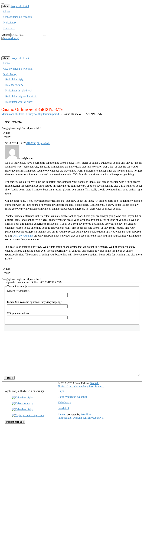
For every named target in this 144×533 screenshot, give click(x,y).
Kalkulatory (10, 22)
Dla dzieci (9, 28)
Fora (21, 113)
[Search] (45, 35)
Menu (5, 6)
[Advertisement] (65, 48)
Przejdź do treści (20, 6)
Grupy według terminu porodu (43, 113)
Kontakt (94, 383)
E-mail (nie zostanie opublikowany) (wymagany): (34, 301)
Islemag (62, 414)
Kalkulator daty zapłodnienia (21, 96)
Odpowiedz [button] (43, 143)
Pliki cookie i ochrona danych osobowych (81, 386)
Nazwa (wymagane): (18, 290)
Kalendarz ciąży (14, 84)
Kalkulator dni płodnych (18, 90)
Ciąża (6, 11)
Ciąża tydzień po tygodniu (17, 16)
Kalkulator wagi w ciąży (18, 101)
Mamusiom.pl (9, 113)
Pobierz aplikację (15, 422)
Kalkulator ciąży (14, 79)
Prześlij (9, 378)
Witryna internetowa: (18, 313)
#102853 (31, 143)
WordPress (87, 414)
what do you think (23, 235)
